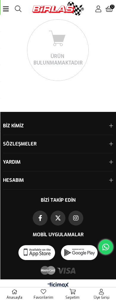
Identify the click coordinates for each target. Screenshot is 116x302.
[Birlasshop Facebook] (40, 218)
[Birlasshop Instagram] (75, 218)
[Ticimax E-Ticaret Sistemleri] (58, 285)
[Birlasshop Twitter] (58, 218)
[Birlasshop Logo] (58, 9)
